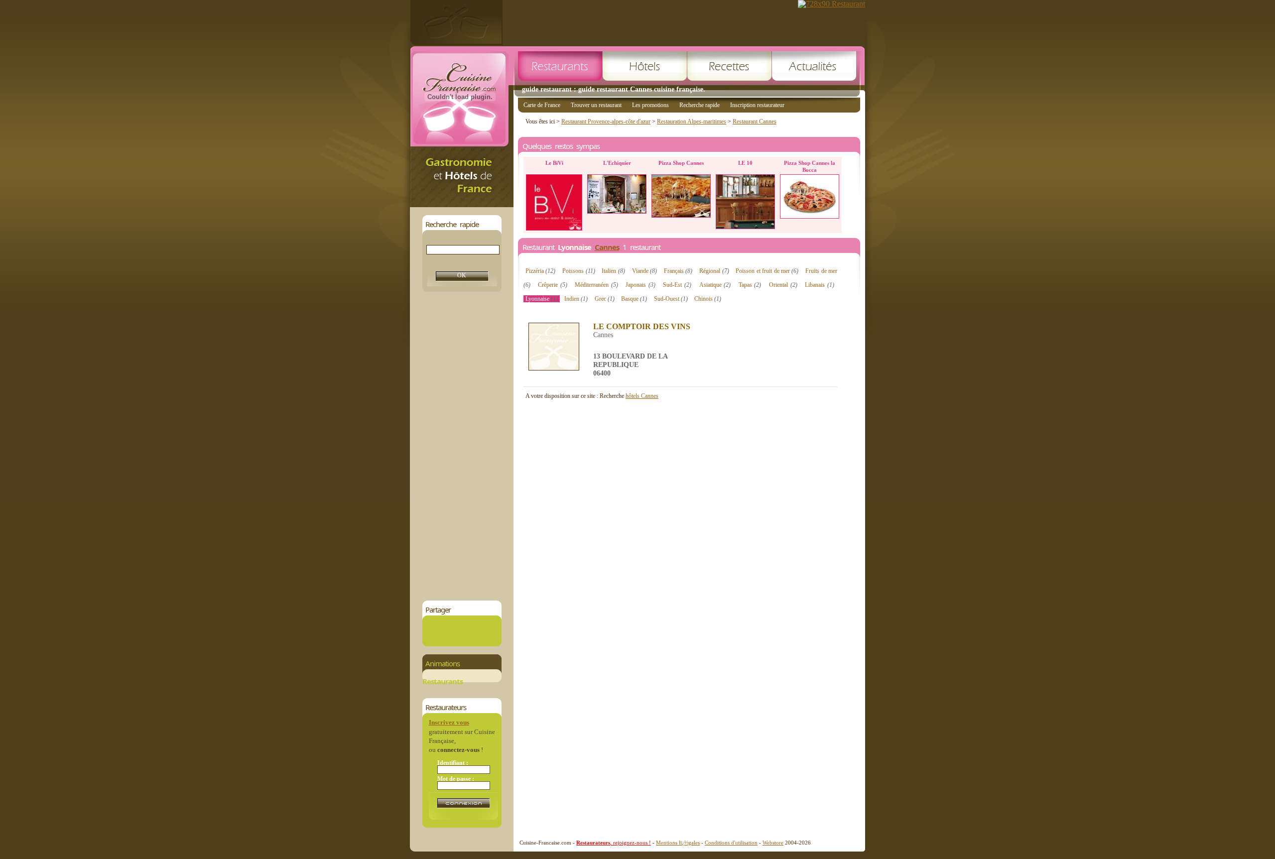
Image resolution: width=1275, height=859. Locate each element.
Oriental (783, 284)
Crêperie (552, 284)
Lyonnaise (541, 298)
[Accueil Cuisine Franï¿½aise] (461, 204)
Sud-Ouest (671, 298)
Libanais (819, 284)
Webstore (773, 843)
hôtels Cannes (642, 395)
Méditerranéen (596, 284)
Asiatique (715, 284)
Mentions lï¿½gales (678, 843)
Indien (576, 298)
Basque (634, 298)
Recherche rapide (699, 105)
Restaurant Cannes (754, 121)
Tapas (750, 284)
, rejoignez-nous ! (613, 843)
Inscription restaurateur (757, 105)
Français (678, 270)
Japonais (640, 284)
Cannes (607, 247)
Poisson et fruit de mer (767, 270)
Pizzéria (540, 270)
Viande (644, 270)
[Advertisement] (462, 446)
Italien (613, 270)
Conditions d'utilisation (731, 843)
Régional (714, 270)
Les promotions (650, 105)
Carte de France (541, 105)
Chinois (707, 298)
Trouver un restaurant (596, 105)
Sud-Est (677, 284)
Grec (605, 298)
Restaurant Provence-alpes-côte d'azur (605, 121)
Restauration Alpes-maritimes (691, 121)
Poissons (578, 270)
